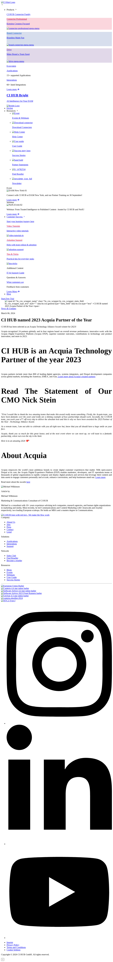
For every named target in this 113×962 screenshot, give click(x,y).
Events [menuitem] (10, 572)
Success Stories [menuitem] (13, 580)
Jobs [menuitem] (8, 524)
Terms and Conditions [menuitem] (16, 947)
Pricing (10, 108)
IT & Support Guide (15, 273)
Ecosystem (11, 66)
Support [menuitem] (10, 546)
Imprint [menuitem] (10, 942)
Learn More (12, 291)
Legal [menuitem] (9, 532)
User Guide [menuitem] (12, 577)
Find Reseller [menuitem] (12, 558)
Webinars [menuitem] (11, 575)
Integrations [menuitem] (12, 544)
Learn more (12, 89)
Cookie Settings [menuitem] (13, 950)
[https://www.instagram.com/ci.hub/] (59, 723)
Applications (12, 71)
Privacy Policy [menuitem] (13, 945)
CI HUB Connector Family (18, 14)
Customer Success (15, 217)
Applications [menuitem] (12, 541)
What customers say (15, 282)
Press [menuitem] (9, 527)
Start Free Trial (7, 298)
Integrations (12, 80)
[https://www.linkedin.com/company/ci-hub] (59, 844)
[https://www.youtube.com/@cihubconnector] (59, 938)
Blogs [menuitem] (9, 570)
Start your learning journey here (20, 221)
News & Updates (8, 308)
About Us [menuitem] (11, 522)
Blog (9, 294)
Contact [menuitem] (10, 529)
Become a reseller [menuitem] (14, 560)
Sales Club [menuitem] (11, 555)
